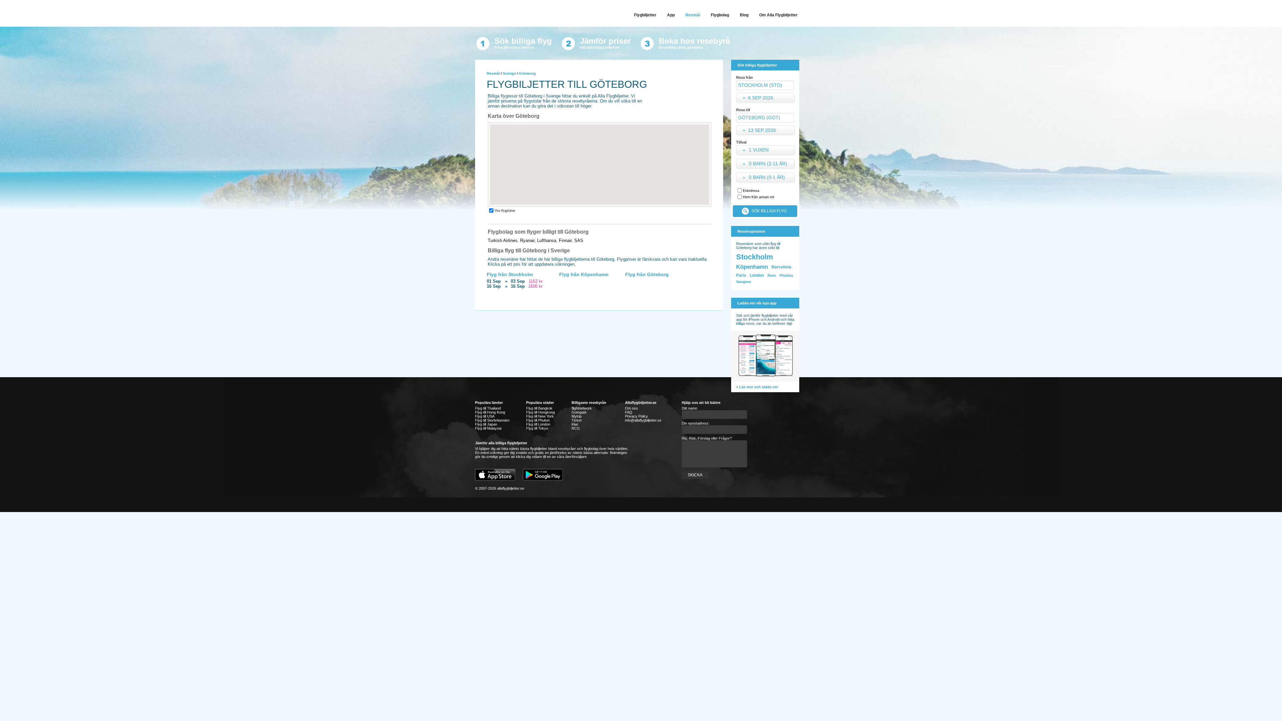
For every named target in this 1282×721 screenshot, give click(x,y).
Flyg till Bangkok (539, 408)
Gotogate (579, 412)
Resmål (493, 73)
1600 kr (535, 286)
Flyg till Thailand (488, 408)
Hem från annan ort (758, 197)
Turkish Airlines (502, 240)
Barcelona (781, 267)
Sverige (509, 73)
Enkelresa (751, 191)
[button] (766, 150)
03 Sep (518, 281)
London (757, 275)
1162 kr (535, 281)
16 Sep (494, 286)
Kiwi (575, 424)
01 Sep (494, 281)
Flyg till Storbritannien (492, 420)
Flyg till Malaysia (488, 428)
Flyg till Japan (486, 424)
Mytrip (577, 416)
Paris (741, 275)
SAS (578, 240)
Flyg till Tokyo (537, 428)
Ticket (577, 420)
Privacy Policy (636, 416)
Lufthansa (546, 240)
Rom (772, 275)
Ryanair (527, 240)
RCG (576, 428)
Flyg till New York (540, 416)
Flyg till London (538, 424)
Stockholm (754, 257)
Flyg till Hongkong (540, 412)
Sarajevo (743, 282)
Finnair (565, 240)
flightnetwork (582, 408)
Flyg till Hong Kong (490, 412)
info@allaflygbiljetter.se (643, 420)
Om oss (631, 408)
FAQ (628, 412)
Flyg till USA (484, 416)
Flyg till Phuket (538, 420)
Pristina (786, 275)
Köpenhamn (752, 267)
